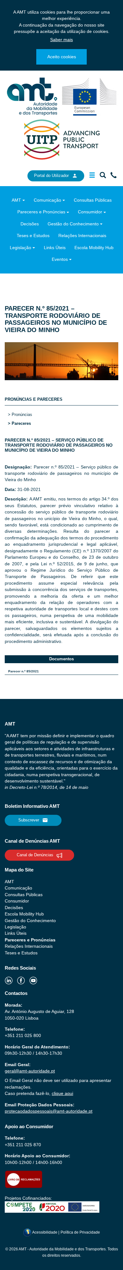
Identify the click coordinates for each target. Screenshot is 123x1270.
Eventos (60, 259)
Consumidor (90, 211)
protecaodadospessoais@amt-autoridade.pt (48, 1111)
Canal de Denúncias (35, 854)
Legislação (20, 247)
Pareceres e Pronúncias (41, 211)
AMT (16, 200)
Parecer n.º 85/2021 (23, 671)
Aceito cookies (61, 56)
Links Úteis (55, 247)
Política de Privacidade (80, 1232)
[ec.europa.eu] (89, 96)
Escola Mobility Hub (94, 247)
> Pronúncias (20, 414)
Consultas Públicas (93, 200)
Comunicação (47, 200)
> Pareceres (19, 423)
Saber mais (61, 39)
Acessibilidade (45, 1232)
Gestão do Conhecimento (73, 223)
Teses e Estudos (33, 235)
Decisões (29, 223)
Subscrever (28, 820)
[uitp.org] (61, 138)
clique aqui (62, 1093)
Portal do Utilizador (51, 175)
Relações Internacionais (82, 235)
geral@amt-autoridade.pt (30, 1070)
